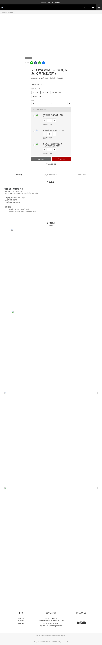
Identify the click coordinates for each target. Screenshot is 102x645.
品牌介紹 (21, 618)
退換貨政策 (20, 623)
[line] (31, 62)
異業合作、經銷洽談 (51, 618)
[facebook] (35, 62)
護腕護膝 (10, 12)
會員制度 (21, 621)
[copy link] (43, 62)
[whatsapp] (39, 62)
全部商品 (4, 12)
